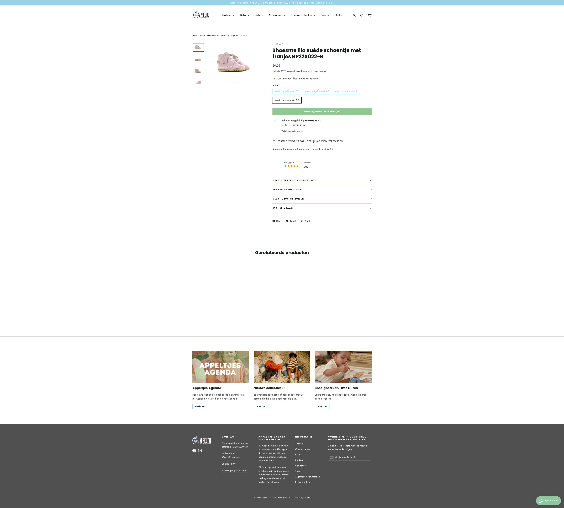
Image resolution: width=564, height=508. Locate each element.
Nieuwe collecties (302, 15)
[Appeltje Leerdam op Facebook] (194, 450)
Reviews (307, 162)
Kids (258, 15)
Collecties (300, 465)
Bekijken (200, 406)
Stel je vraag (282, 208)
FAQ (297, 454)
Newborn (226, 15)
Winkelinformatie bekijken (292, 130)
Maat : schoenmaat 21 (346, 91)
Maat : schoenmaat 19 (287, 91)
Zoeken (299, 443)
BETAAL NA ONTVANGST (288, 189)
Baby (243, 15)
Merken (339, 15)
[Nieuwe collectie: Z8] (282, 367)
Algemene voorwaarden (307, 476)
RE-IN (287, 497)
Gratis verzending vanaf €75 (294, 180)
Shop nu (261, 406)
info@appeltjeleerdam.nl (234, 470)
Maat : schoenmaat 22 (287, 100)
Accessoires (276, 15)
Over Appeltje (302, 449)
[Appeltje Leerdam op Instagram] (200, 450)
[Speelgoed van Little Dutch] (343, 367)
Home (195, 35)
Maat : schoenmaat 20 (316, 91)
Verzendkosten (294, 71)
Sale (324, 15)
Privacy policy (302, 482)
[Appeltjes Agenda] (220, 367)
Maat (276, 85)
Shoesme (277, 44)
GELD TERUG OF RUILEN (288, 198)
